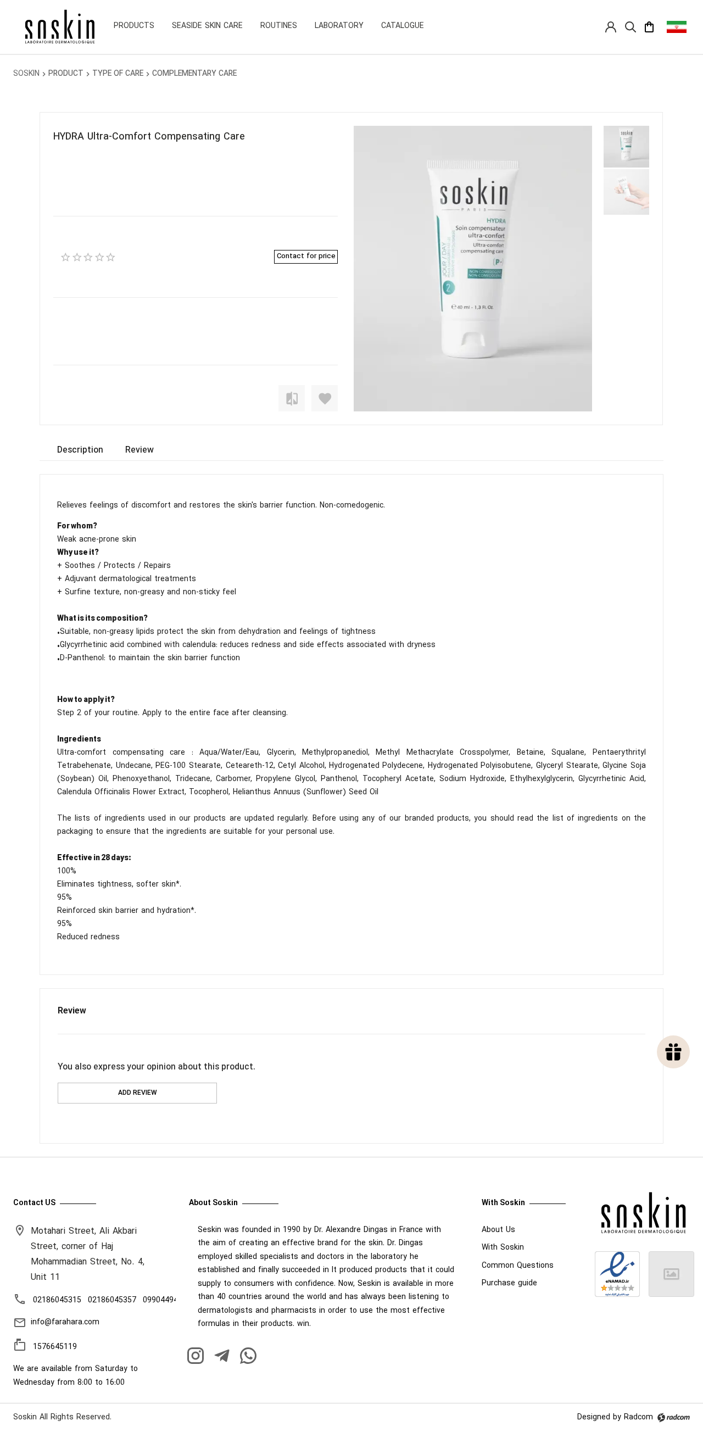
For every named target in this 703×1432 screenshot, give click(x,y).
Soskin (26, 74)
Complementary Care (194, 74)
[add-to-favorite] (324, 398)
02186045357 (112, 1300)
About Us (498, 1230)
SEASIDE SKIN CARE (207, 26)
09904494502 (167, 1300)
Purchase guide (509, 1283)
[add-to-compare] (291, 398)
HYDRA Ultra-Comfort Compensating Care (149, 137)
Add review (137, 1093)
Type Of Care (117, 74)
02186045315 (57, 1300)
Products (134, 26)
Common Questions (518, 1266)
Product (65, 74)
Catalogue (402, 26)
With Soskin (503, 1247)
